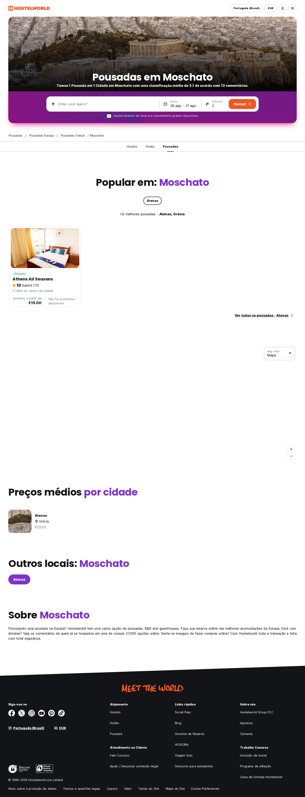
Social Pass (183, 712)
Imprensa (246, 723)
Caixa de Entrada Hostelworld (261, 777)
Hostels (115, 712)
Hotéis (114, 723)
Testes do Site (148, 788)
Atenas (19, 579)
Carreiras (246, 734)
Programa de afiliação (255, 766)
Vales (128, 788)
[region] (152, 403)
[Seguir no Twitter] (21, 713)
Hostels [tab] (132, 146)
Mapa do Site (175, 788)
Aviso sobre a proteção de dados (32, 788)
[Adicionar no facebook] (11, 713)
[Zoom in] (291, 449)
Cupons (112, 788)
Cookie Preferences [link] (205, 788)
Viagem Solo (184, 755)
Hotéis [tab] (150, 146)
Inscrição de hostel (253, 755)
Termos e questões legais (81, 788)
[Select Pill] (282, 8)
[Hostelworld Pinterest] (51, 713)
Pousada (19, 273)
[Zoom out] (291, 456)
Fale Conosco (119, 755)
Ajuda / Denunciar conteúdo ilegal (134, 766)
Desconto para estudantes (194, 766)
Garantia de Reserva (189, 734)
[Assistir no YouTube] (41, 713)
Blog (178, 723)
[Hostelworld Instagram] (31, 713)
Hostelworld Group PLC (256, 712)
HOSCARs (182, 744)
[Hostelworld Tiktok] (61, 713)
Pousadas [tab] (170, 146)
